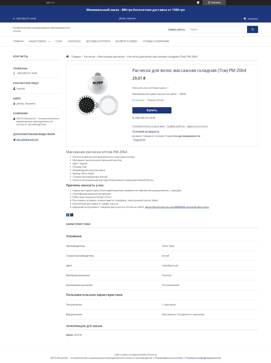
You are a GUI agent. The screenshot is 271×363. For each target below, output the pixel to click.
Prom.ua (152, 354)
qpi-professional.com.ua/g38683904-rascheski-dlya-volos (177, 207)
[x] (71, 215)
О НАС (58, 41)
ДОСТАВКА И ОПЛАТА (98, 41)
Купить (152, 110)
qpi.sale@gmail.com (27, 139)
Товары (76, 56)
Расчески (89, 56)
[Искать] (252, 29)
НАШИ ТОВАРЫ (37, 41)
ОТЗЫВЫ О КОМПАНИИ (156, 41)
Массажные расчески (111, 56)
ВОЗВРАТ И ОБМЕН (126, 41)
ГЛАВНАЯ (18, 41)
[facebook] (67, 215)
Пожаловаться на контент (169, 357)
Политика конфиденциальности (203, 357)
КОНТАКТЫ (74, 41)
